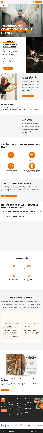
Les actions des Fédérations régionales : (14, 216)
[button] (21, 211)
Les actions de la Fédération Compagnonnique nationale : (19, 211)
